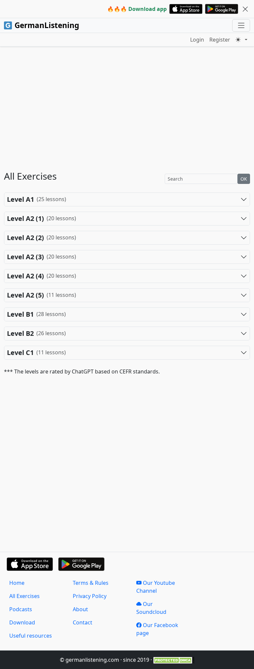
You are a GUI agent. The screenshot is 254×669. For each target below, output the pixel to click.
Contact (82, 622)
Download (22, 622)
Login (197, 39)
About (80, 609)
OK (243, 179)
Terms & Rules (90, 582)
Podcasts (20, 609)
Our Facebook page (157, 629)
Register (219, 39)
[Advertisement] (127, 116)
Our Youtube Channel (155, 586)
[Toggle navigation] (241, 25)
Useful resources (30, 635)
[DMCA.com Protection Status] (173, 659)
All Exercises (24, 596)
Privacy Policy (89, 596)
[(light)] (241, 39)
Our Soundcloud (151, 608)
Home (16, 582)
